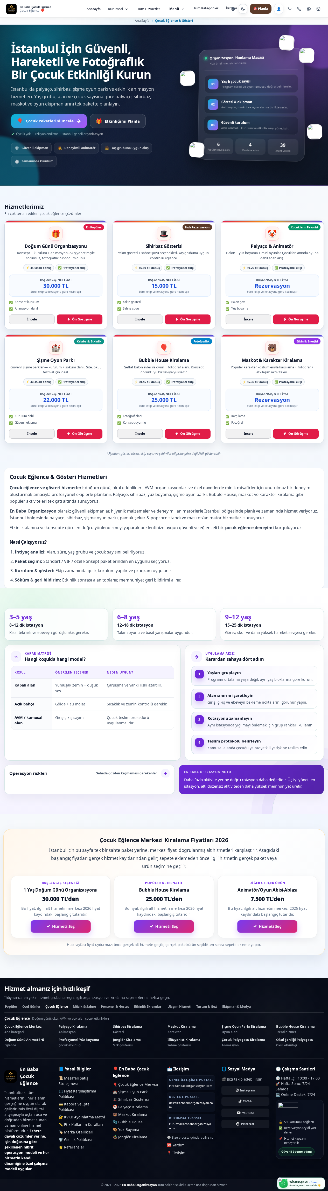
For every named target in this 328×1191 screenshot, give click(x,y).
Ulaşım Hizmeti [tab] (179, 1006)
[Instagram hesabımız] (318, 9)
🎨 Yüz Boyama (126, 1129)
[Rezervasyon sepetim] (289, 9)
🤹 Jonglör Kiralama (130, 1136)
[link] (55, 274)
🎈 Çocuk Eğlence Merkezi (135, 1084)
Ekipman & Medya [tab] (236, 1006)
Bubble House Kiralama (164, 890)
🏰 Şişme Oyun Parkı (131, 1091)
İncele (32, 319)
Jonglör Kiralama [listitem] (127, 1042)
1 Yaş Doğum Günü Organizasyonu (60, 890)
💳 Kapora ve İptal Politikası (74, 1107)
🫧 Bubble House (128, 1121)
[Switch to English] (232, 9)
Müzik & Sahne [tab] (84, 1006)
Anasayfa (94, 8)
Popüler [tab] (11, 1006)
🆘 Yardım (176, 1145)
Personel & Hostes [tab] (115, 1006)
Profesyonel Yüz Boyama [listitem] (79, 1042)
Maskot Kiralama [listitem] (182, 1029)
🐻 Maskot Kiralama (130, 1114)
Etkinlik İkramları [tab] (148, 1006)
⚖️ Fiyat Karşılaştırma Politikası (77, 1094)
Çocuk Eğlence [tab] (56, 1006)
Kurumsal (115, 8)
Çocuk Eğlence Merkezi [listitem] (23, 1029)
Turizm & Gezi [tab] (206, 1006)
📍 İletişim (176, 1152)
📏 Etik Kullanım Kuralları (81, 1124)
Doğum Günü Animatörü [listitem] (24, 1042)
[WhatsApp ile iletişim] (308, 9)
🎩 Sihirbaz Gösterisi (131, 1099)
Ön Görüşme (82, 319)
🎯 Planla (260, 8)
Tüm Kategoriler (206, 8)
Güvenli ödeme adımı (296, 1151)
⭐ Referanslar (71, 1147)
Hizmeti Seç (63, 926)
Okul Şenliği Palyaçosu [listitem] (294, 1042)
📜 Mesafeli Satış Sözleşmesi (73, 1081)
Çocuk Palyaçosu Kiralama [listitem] (243, 1042)
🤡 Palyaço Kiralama (130, 1106)
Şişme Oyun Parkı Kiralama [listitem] (244, 1029)
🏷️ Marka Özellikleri (76, 1132)
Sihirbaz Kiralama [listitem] (127, 1029)
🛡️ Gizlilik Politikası (75, 1139)
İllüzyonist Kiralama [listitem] (184, 1042)
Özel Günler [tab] (31, 1006)
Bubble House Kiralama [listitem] (295, 1029)
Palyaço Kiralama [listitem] (73, 1029)
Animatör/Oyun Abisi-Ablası (267, 890)
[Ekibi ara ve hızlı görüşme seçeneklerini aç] (299, 9)
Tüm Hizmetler (148, 8)
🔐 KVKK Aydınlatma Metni (82, 1117)
